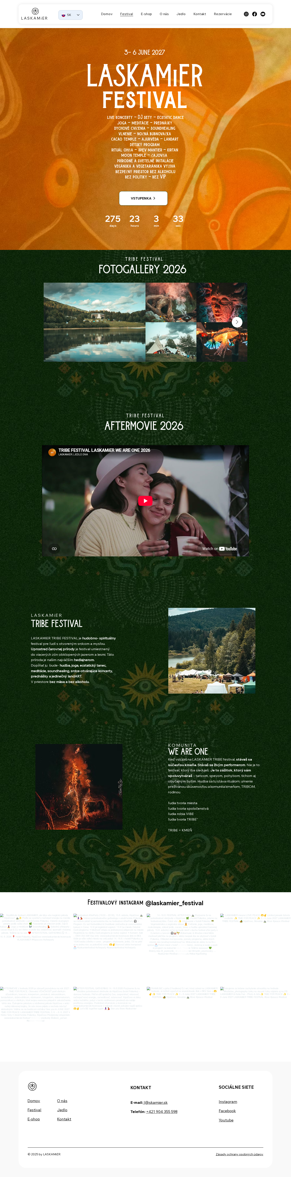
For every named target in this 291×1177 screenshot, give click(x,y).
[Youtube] (263, 14)
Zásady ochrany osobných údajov (239, 1154)
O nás (62, 1100)
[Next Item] (237, 322)
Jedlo (62, 1109)
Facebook (227, 1110)
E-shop (33, 1119)
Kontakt (64, 1119)
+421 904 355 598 (161, 1111)
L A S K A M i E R (34, 18)
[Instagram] (246, 14)
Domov (33, 1100)
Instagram (228, 1101)
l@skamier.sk (156, 1102)
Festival (34, 1109)
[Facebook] (254, 14)
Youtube (226, 1120)
